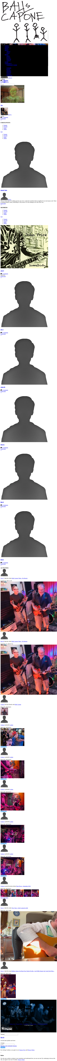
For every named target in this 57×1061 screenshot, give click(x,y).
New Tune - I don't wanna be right (20, 908)
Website (2, 1034)
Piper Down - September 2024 (23, 886)
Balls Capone (18, 704)
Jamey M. (3, 387)
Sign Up (2, 1037)
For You (5, 126)
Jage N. (10, 114)
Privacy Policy (19, 1024)
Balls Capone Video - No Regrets (19, 578)
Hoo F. (9, 199)
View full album (4, 897)
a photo (11, 725)
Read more (3, 118)
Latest (5, 128)
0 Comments (5, 117)
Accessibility (26, 1024)
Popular (5, 125)
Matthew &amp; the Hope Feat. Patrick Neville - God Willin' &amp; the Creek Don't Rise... (32, 971)
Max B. (2, 502)
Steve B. (3, 444)
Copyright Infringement (42, 1024)
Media (6, 54)
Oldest (5, 129)
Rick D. (2, 559)
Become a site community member (9, 1046)
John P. (2, 271)
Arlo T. (2, 329)
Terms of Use (12, 1024)
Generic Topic (4, 190)
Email (2, 1043)
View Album (4, 747)
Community (8, 63)
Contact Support (33, 1024)
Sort (2, 131)
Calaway (3, 704)
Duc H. (2, 641)
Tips (2, 105)
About (6, 50)
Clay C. (2, 578)
